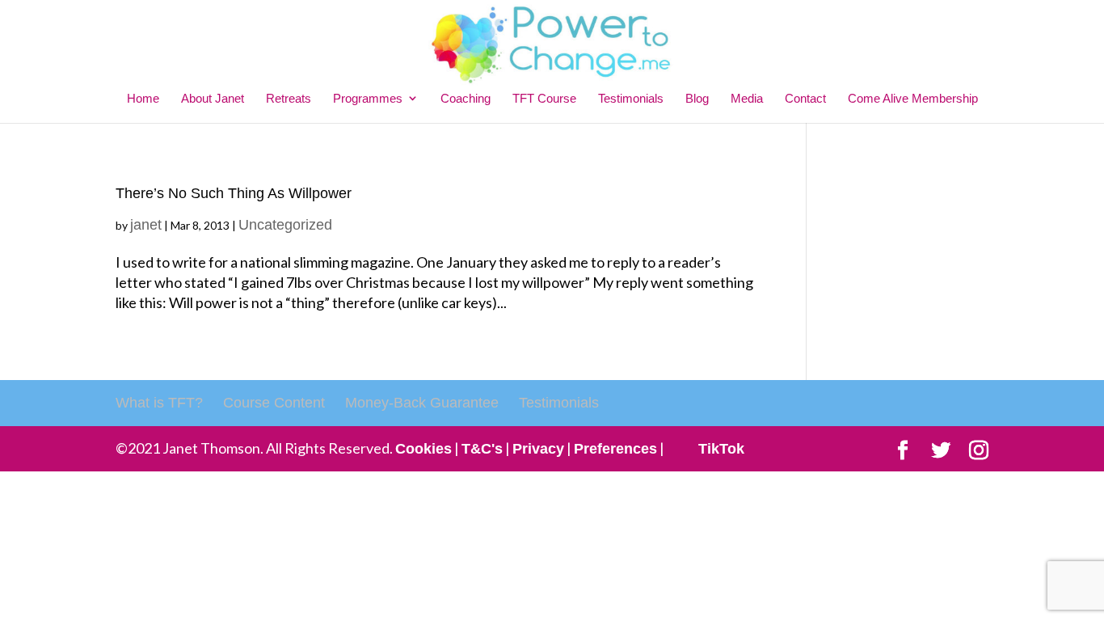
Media (747, 98)
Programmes (367, 98)
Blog (697, 98)
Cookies (423, 449)
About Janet (212, 98)
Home (143, 98)
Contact (805, 98)
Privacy (538, 449)
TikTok (721, 449)
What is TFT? (159, 403)
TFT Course (544, 98)
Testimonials (631, 98)
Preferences (615, 449)
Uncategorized (285, 225)
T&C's (482, 449)
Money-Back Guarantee (422, 403)
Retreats (288, 98)
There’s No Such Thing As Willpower (234, 193)
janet (146, 225)
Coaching (465, 98)
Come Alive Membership (913, 98)
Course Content (274, 403)
